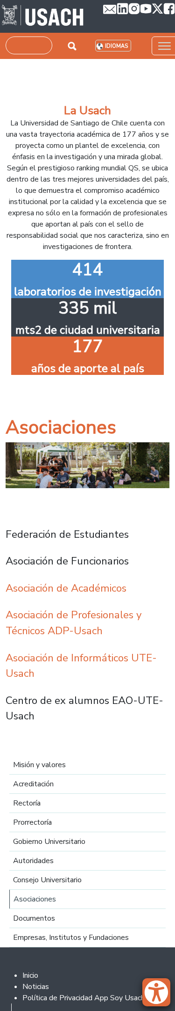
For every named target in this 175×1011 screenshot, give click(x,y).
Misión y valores (39, 765)
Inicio (30, 975)
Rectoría (27, 803)
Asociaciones (35, 899)
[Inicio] (42, 16)
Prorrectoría (32, 822)
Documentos (34, 918)
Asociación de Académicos (66, 588)
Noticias (35, 987)
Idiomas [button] (116, 46)
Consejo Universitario (47, 880)
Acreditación (33, 784)
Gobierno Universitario (49, 841)
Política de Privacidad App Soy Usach (83, 998)
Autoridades (33, 861)
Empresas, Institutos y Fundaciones (71, 937)
